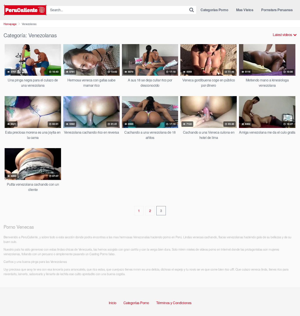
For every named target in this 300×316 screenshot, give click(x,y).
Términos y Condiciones (174, 302)
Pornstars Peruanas (277, 9)
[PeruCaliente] (25, 10)
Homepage (10, 24)
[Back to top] (287, 302)
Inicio (112, 302)
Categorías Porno (214, 9)
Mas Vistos (244, 9)
